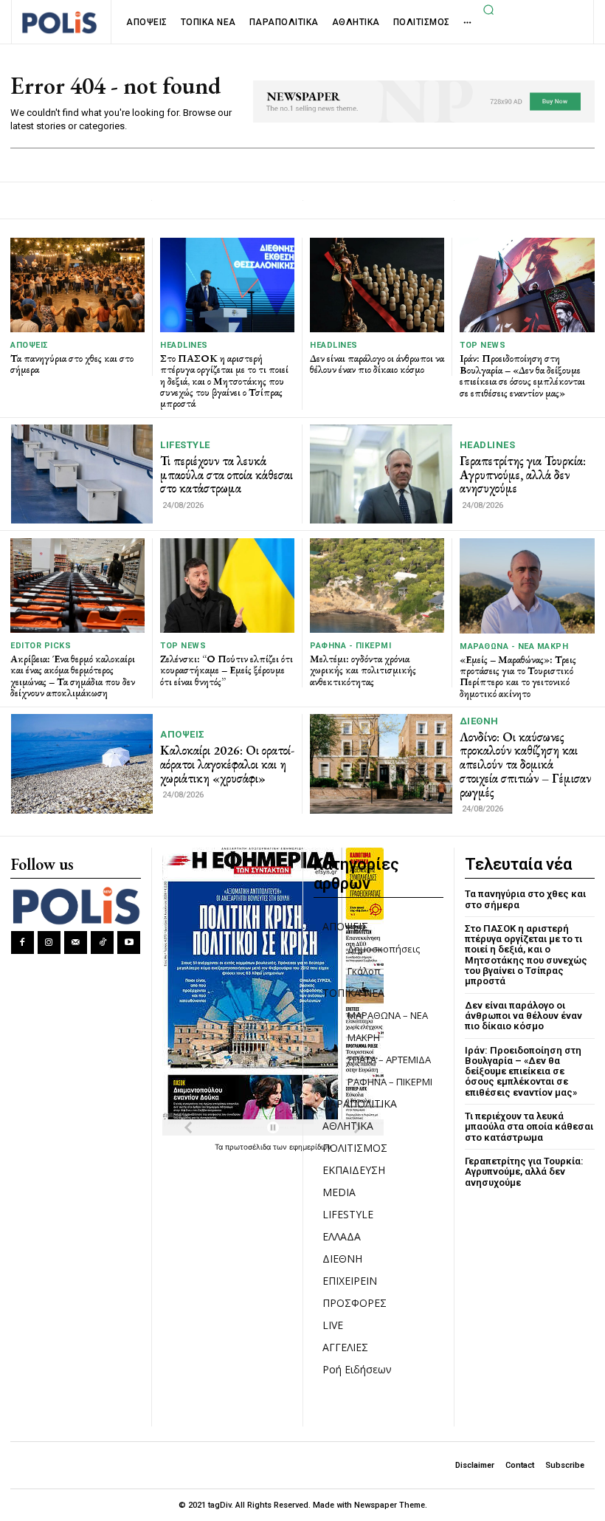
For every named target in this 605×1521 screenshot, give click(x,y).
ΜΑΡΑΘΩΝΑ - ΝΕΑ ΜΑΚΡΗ (514, 646)
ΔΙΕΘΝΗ (479, 721)
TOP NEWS (482, 345)
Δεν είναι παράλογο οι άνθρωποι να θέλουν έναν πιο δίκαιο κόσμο (377, 363)
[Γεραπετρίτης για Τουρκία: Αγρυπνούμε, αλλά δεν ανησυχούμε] (381, 474)
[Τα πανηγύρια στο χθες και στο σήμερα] (77, 285)
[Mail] (75, 942)
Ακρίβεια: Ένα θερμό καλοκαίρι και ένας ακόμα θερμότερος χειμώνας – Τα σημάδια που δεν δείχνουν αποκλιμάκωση (72, 675)
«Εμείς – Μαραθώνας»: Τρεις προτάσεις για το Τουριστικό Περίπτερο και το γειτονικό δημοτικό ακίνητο (518, 676)
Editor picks (40, 646)
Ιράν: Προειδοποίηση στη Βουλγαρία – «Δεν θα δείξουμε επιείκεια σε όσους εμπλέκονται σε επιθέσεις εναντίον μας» (522, 375)
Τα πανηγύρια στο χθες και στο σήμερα (72, 363)
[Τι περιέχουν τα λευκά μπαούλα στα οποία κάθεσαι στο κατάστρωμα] (82, 474)
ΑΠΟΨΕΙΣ (29, 345)
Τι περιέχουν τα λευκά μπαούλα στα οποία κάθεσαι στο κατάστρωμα (226, 474)
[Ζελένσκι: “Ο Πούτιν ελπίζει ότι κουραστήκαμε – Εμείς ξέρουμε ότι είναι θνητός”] (227, 585)
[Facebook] (22, 942)
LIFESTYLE (185, 445)
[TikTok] (102, 942)
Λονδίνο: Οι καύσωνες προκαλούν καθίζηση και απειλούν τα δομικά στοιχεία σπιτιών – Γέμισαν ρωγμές (525, 764)
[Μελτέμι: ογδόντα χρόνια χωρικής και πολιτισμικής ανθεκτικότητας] (377, 585)
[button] (489, 9)
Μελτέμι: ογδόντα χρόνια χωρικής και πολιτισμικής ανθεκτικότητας (363, 670)
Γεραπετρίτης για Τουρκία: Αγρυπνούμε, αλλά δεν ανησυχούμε (523, 474)
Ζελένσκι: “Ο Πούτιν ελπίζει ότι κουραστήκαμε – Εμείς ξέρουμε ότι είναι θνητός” (226, 670)
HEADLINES (184, 345)
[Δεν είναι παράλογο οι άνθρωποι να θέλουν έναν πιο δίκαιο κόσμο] (377, 285)
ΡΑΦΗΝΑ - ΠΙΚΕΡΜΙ (350, 646)
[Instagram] (49, 942)
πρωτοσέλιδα (249, 1146)
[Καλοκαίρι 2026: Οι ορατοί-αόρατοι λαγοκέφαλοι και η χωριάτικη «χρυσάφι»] (82, 763)
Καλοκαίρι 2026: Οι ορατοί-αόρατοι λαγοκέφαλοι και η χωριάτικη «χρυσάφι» (227, 764)
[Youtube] (128, 942)
